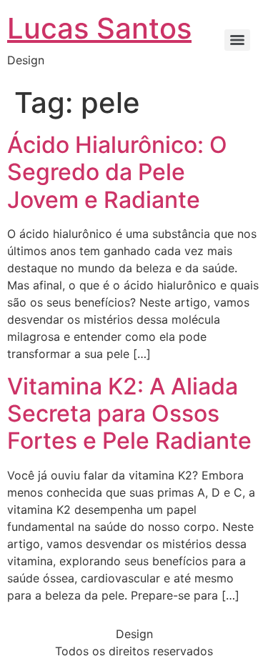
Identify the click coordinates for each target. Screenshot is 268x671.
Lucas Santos (99, 28)
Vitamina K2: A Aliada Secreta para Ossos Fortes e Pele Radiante (129, 413)
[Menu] (237, 40)
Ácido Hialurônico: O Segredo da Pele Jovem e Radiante (117, 172)
